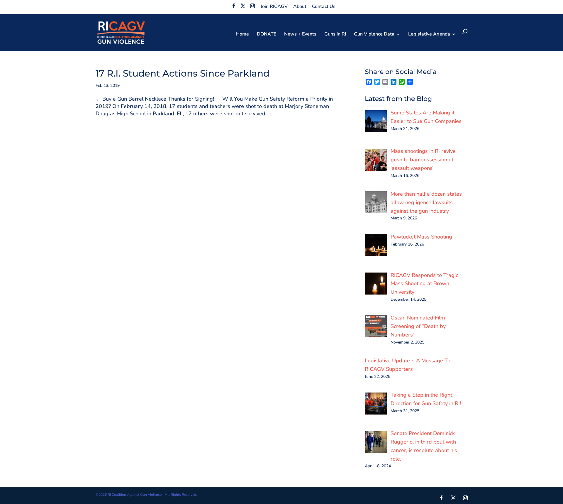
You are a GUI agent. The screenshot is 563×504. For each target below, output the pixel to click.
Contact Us (323, 6)
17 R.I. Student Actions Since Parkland (182, 73)
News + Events (300, 34)
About (299, 6)
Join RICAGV (274, 6)
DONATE (266, 34)
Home (242, 34)
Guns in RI (335, 34)
